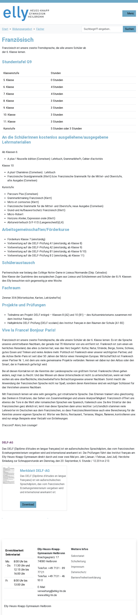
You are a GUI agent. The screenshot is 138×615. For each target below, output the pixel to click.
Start (5, 29)
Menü (130, 13)
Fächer (40, 29)
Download (28, 504)
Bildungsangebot (22, 29)
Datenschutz (78, 572)
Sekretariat (77, 556)
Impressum (77, 566)
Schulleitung (78, 561)
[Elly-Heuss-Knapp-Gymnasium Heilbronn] (51, 13)
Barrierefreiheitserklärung (86, 577)
